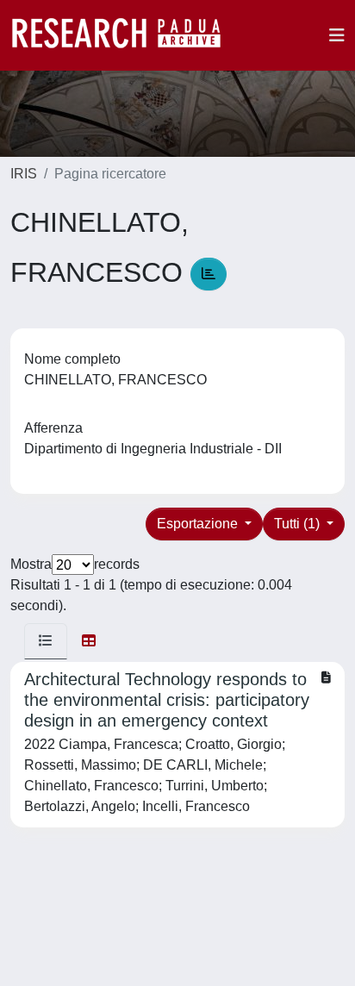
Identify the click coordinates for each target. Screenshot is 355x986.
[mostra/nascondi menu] (337, 35)
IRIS (23, 173)
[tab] (45, 641)
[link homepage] (125, 35)
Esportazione (199, 523)
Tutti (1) (298, 523)
